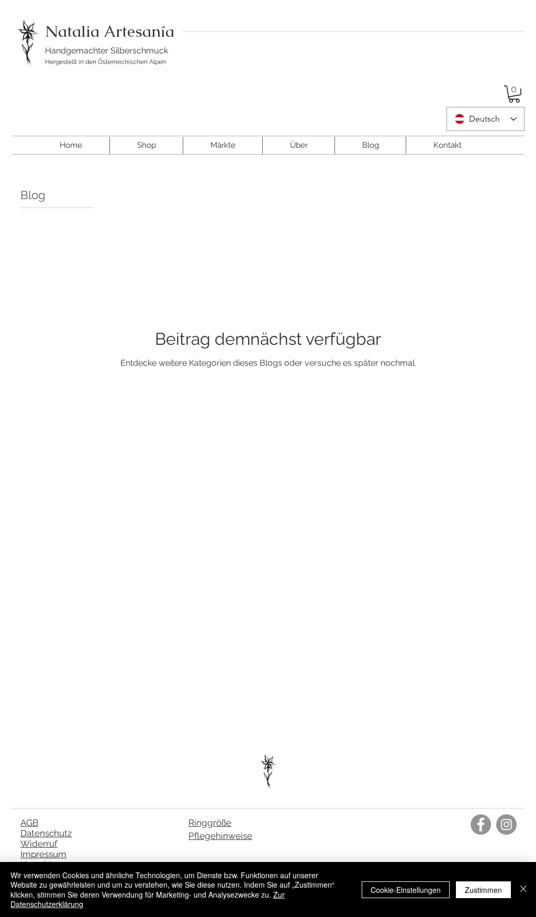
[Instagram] (506, 824)
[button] (514, 94)
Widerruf (39, 843)
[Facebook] (481, 824)
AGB (29, 822)
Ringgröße (209, 822)
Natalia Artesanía (109, 31)
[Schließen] (523, 889)
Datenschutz (46, 833)
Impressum (43, 854)
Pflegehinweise (220, 836)
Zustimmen (483, 890)
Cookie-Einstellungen (406, 890)
